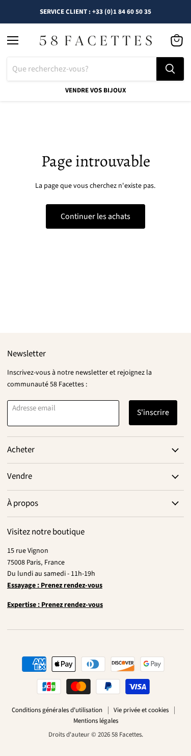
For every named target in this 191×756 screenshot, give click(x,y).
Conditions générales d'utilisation (57, 710)
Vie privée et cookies (141, 710)
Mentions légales (95, 720)
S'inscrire (153, 412)
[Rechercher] (170, 69)
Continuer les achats (95, 216)
